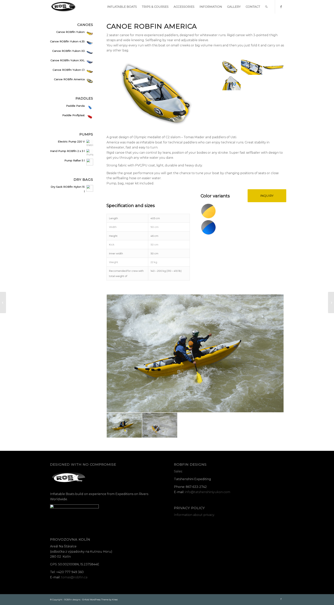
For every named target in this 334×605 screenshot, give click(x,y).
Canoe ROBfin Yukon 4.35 (67, 41)
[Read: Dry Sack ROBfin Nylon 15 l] (89, 188)
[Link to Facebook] (281, 6)
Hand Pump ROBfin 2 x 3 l (67, 151)
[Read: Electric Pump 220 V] (89, 143)
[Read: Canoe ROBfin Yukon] (89, 33)
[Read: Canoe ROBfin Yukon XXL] (89, 62)
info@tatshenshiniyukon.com (207, 492)
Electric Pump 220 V (71, 141)
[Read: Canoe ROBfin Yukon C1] (89, 71)
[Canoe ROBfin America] (158, 94)
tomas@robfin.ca (74, 577)
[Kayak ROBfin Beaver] (3, 302)
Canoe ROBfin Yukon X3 (68, 50)
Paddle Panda (75, 105)
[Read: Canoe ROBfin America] (89, 81)
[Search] (266, 7)
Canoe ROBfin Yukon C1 (69, 69)
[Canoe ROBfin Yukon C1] (331, 302)
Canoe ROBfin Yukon (70, 31)
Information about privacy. (194, 515)
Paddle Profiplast (73, 115)
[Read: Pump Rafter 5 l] (89, 162)
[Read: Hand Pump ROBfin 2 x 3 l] (89, 152)
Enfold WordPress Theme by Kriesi (100, 599)
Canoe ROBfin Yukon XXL (67, 60)
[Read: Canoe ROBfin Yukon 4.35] (89, 43)
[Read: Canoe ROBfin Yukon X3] (89, 52)
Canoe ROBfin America (69, 79)
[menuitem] (122, 7)
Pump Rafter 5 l (74, 160)
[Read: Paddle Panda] (89, 107)
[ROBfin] (63, 7)
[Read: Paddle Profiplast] (89, 116)
